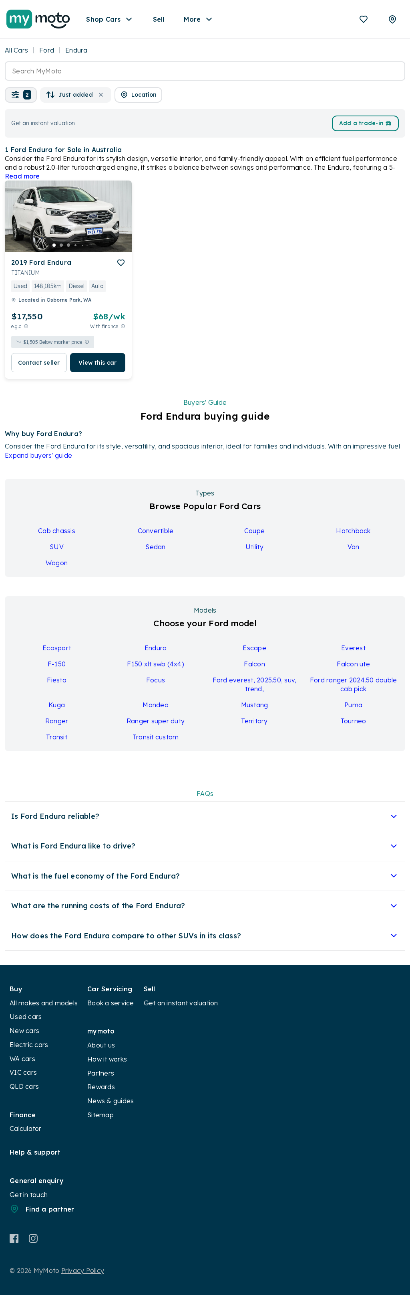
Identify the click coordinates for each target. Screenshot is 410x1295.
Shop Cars (103, 19)
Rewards (101, 1087)
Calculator (26, 1128)
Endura (156, 648)
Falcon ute (353, 664)
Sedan (155, 547)
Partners (100, 1073)
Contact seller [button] (39, 362)
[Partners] (392, 19)
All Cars (16, 50)
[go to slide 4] (76, 245)
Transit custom (156, 737)
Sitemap (100, 1115)
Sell (159, 19)
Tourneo (353, 721)
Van (354, 547)
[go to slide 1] (54, 245)
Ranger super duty (156, 721)
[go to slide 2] (61, 245)
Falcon (254, 664)
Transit (56, 737)
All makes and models (44, 1003)
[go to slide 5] (83, 245)
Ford (46, 50)
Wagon (57, 563)
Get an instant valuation (181, 1003)
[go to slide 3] (68, 245)
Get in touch (29, 1195)
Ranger (56, 721)
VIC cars (23, 1072)
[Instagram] (33, 1238)
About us (101, 1045)
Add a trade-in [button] (361, 123)
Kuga (56, 705)
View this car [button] (97, 362)
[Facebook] (14, 1238)
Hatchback (353, 531)
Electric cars (29, 1045)
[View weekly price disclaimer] (123, 326)
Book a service (110, 1003)
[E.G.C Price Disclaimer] (26, 326)
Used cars (26, 1017)
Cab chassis (56, 531)
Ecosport (56, 648)
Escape (254, 648)
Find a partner (50, 1209)
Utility (254, 547)
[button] (21, 95)
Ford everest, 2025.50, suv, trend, (255, 684)
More (192, 19)
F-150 (57, 664)
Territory (254, 721)
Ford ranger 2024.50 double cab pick (353, 684)
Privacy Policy (83, 1271)
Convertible (156, 531)
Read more (22, 176)
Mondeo (156, 705)
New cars (24, 1031)
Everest (353, 648)
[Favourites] (363, 19)
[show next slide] (119, 222)
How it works (107, 1059)
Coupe (254, 531)
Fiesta (56, 680)
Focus (155, 680)
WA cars (22, 1059)
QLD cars (24, 1086)
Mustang (254, 705)
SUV (57, 547)
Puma (353, 705)
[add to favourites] (121, 263)
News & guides (110, 1101)
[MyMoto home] (38, 19)
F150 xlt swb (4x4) (155, 664)
